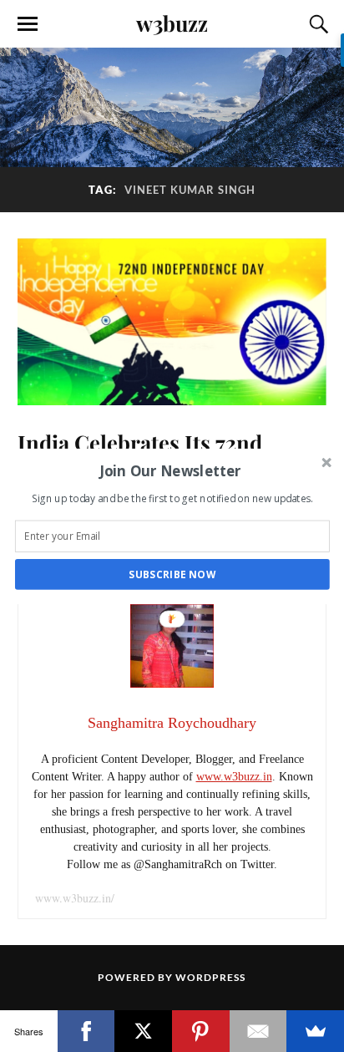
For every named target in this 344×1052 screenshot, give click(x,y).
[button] (170, 470)
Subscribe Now (172, 574)
